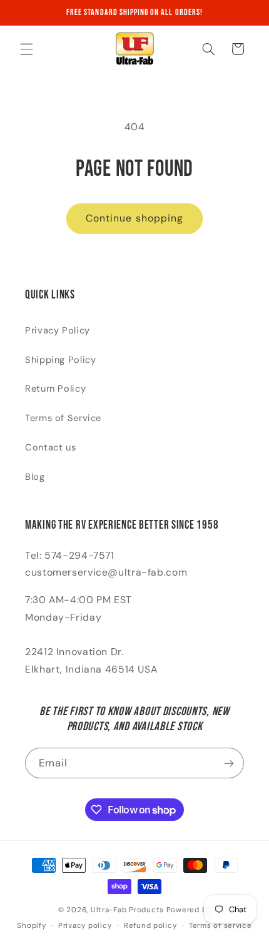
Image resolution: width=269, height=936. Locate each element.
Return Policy (55, 388)
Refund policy (150, 925)
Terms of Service (63, 418)
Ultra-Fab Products (127, 910)
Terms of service (220, 925)
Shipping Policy (60, 360)
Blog (35, 477)
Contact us (50, 447)
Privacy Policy (57, 330)
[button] (26, 48)
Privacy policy (84, 925)
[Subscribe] (229, 763)
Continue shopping (134, 218)
